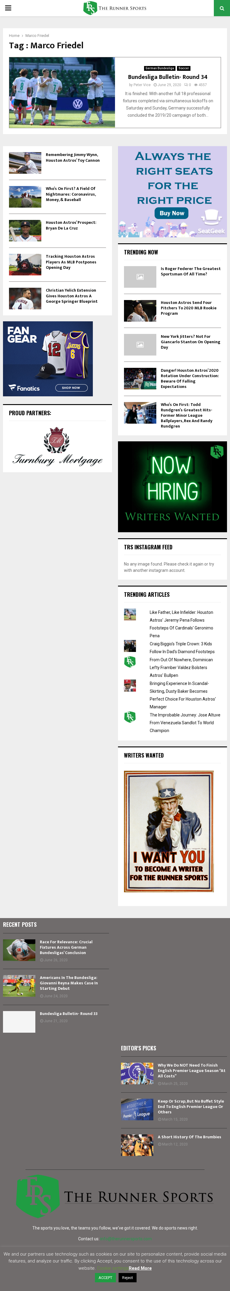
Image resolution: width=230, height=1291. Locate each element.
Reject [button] (127, 1277)
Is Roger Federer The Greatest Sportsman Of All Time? (191, 271)
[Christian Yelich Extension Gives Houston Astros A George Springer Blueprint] (25, 298)
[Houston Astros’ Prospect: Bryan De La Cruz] (25, 231)
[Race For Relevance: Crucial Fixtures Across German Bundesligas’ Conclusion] (19, 950)
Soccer (183, 68)
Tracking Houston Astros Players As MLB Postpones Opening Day (71, 262)
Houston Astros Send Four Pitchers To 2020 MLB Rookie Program (189, 308)
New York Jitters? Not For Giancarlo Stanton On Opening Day (190, 342)
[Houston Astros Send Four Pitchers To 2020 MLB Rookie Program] (140, 311)
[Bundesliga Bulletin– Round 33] (19, 1022)
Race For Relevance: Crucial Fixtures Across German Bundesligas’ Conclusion (66, 947)
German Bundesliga (160, 68)
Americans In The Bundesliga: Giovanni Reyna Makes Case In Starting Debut (69, 983)
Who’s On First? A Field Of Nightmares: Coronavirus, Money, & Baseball (71, 194)
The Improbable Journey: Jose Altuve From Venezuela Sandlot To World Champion (185, 723)
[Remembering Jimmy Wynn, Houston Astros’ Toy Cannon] (25, 163)
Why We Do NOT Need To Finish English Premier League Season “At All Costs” (192, 1070)
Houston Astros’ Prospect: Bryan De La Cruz (71, 225)
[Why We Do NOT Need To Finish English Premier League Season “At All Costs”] (137, 1073)
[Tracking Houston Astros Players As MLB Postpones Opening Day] (25, 264)
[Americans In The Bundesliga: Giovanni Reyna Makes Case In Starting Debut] (19, 986)
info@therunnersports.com (126, 1238)
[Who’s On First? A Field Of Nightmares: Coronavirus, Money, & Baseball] (25, 197)
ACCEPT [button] (105, 1277)
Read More (140, 1268)
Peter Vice (142, 85)
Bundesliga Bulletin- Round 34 (168, 77)
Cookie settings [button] (113, 1268)
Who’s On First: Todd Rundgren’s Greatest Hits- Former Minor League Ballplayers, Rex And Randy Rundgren (186, 415)
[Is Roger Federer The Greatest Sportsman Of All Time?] (140, 277)
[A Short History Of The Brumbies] (137, 1145)
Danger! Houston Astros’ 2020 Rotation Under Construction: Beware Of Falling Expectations (190, 378)
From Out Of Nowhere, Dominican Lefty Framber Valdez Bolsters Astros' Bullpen (181, 667)
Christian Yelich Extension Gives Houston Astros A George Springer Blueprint (72, 296)
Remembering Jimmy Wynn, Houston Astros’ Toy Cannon (73, 157)
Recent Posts (20, 924)
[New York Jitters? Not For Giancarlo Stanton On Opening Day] (140, 345)
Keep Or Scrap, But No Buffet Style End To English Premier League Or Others (191, 1106)
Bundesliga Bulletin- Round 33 (69, 1013)
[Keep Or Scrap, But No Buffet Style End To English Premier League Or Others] (137, 1109)
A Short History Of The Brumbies (189, 1136)
